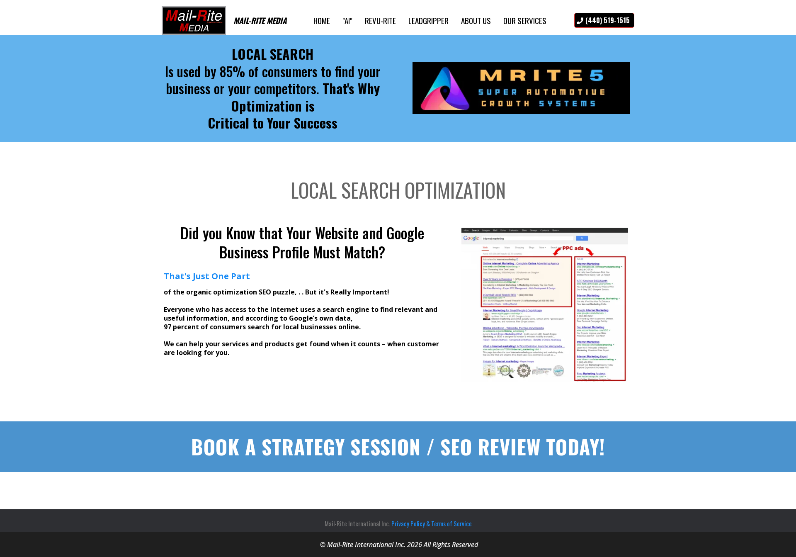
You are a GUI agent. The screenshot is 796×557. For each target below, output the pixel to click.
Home (321, 20)
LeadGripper (428, 20)
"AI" (347, 20)
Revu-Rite (380, 20)
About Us (476, 20)
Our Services (524, 20)
